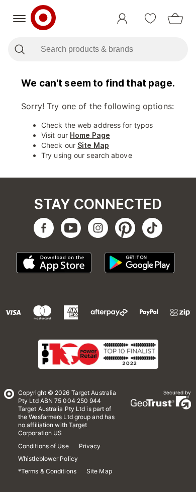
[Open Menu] (19, 18)
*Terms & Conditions (47, 471)
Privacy (90, 446)
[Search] (19, 49)
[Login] (122, 19)
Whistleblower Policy (48, 458)
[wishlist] (150, 19)
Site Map (93, 145)
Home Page (90, 135)
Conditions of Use (43, 446)
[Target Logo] (43, 18)
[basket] (175, 19)
